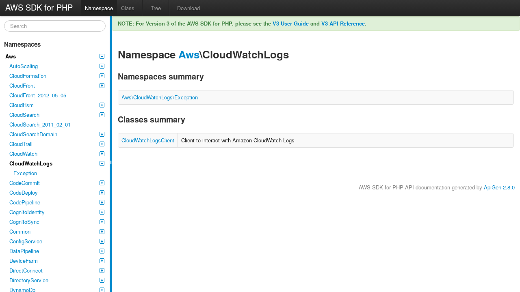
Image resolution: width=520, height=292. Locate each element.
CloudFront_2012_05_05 (37, 95)
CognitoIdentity (27, 212)
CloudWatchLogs (30, 163)
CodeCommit (24, 183)
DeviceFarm (23, 260)
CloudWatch (23, 153)
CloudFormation (27, 75)
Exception (25, 173)
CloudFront (22, 85)
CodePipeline (24, 202)
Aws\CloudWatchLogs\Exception (159, 97)
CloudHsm (21, 105)
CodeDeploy (23, 192)
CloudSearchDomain (33, 134)
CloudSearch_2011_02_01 (40, 124)
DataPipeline (24, 251)
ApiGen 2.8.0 (499, 187)
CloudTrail (20, 144)
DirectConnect (26, 270)
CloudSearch (24, 114)
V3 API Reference (343, 23)
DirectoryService (28, 280)
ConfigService (25, 241)
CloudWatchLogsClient (147, 140)
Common (19, 231)
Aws (10, 56)
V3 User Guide (291, 23)
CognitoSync (24, 221)
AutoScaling (23, 66)
